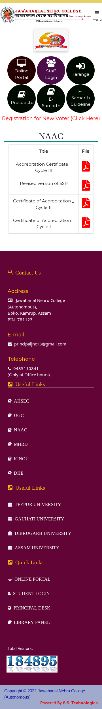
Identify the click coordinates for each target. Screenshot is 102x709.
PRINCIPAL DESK (30, 608)
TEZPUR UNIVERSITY (36, 504)
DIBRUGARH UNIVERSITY (41, 533)
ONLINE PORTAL (31, 579)
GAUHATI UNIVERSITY (38, 518)
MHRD (20, 444)
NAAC (19, 429)
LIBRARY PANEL (31, 622)
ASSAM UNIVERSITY (36, 547)
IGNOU (20, 458)
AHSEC (20, 401)
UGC (18, 415)
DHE (18, 473)
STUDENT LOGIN (30, 593)
